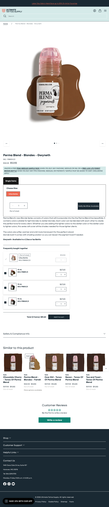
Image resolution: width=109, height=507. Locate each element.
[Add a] (24, 206)
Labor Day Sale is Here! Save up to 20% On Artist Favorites (54, 3)
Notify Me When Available (88, 206)
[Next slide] (102, 143)
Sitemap (64, 501)
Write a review (54, 420)
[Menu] (105, 10)
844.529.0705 (11, 474)
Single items (10, 181)
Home (5, 23)
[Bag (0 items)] (100, 10)
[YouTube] (13, 484)
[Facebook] (4, 484)
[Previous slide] (7, 143)
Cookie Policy (53, 501)
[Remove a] (13, 206)
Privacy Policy (40, 501)
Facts (71, 501)
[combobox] (56, 16)
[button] (18, 501)
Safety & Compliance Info (16, 333)
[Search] (4, 16)
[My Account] (94, 10)
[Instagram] (9, 484)
